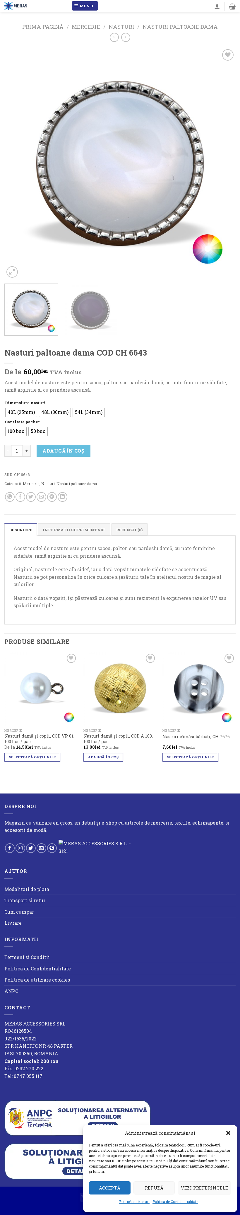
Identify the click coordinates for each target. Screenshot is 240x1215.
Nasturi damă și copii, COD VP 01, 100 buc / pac (39, 738)
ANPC (11, 991)
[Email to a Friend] (41, 497)
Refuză (154, 1188)
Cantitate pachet (22, 422)
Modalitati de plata (26, 889)
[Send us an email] (41, 848)
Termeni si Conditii (27, 957)
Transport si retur (24, 900)
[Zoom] (12, 272)
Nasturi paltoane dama (180, 26)
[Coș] (232, 6)
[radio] (21, 412)
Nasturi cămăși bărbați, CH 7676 (196, 736)
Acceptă (109, 1188)
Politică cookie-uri (134, 1201)
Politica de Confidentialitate (175, 1201)
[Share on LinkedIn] (62, 497)
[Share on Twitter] (31, 497)
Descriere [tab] (20, 530)
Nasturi (121, 26)
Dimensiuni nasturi (25, 403)
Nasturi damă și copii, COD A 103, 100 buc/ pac (118, 738)
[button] (228, 1133)
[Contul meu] (217, 6)
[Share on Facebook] (20, 497)
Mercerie (86, 26)
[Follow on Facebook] (10, 848)
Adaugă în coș (63, 451)
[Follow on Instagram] (20, 848)
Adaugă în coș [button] (103, 757)
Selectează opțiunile (32, 757)
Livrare (13, 923)
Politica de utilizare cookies (37, 980)
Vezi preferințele (204, 1188)
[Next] (223, 163)
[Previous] (16, 163)
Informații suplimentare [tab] (74, 530)
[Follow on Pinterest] (52, 848)
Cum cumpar (19, 912)
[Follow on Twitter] (31, 848)
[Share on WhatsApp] (10, 497)
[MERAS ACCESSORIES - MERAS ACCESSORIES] (35, 6)
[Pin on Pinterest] (52, 497)
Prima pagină (43, 26)
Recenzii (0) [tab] (129, 530)
